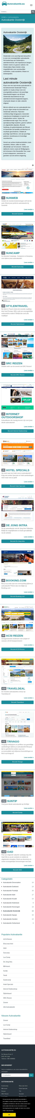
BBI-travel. (6, 966)
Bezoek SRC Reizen (17, 375)
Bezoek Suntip (17, 812)
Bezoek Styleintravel (17, 324)
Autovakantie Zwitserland (11, 923)
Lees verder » (29, 209)
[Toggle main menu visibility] (31, 5)
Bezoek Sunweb (17, 214)
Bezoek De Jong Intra (17, 541)
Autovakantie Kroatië (10, 899)
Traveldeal (6, 1038)
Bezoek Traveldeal (17, 702)
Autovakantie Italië (9, 894)
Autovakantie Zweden (10, 919)
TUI (20, 1091)
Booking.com (23, 1096)
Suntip (5, 971)
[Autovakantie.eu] (13, 3)
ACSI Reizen (7, 939)
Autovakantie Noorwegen (11, 907)
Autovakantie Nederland (11, 903)
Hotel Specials (8, 984)
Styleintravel (7, 993)
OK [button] (9, 1114)
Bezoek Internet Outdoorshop (17, 431)
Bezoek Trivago (17, 762)
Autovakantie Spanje (10, 915)
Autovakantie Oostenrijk (11, 911)
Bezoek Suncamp (17, 267)
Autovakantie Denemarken (12, 882)
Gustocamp (7, 980)
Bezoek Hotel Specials (17, 486)
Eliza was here (8, 943)
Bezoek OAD (17, 870)
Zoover (5, 1002)
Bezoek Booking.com (17, 596)
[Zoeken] (33, 12)
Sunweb (21, 1094)
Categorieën (13, 17)
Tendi (5, 975)
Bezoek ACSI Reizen (18, 649)
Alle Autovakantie (9, 1007)
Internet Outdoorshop (10, 989)
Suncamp (6, 953)
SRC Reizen (7, 998)
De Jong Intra (7, 962)
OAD (5, 948)
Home (3, 17)
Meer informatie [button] (9, 1110)
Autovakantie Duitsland (10, 886)
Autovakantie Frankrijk (10, 890)
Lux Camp (6, 957)
